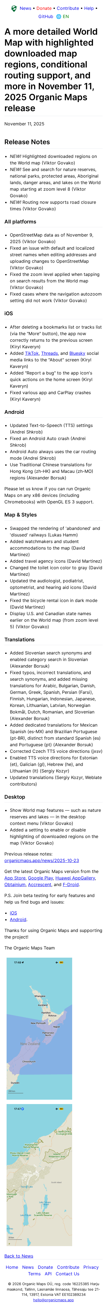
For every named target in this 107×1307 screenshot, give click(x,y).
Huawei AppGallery (75, 878)
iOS (13, 913)
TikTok (32, 353)
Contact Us (67, 1273)
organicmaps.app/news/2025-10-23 (41, 860)
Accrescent (39, 884)
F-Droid (71, 884)
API (48, 1273)
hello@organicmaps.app (53, 1300)
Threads (49, 353)
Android (18, 919)
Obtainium (15, 884)
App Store (15, 878)
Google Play (40, 878)
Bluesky (77, 353)
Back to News (18, 1256)
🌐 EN (62, 16)
